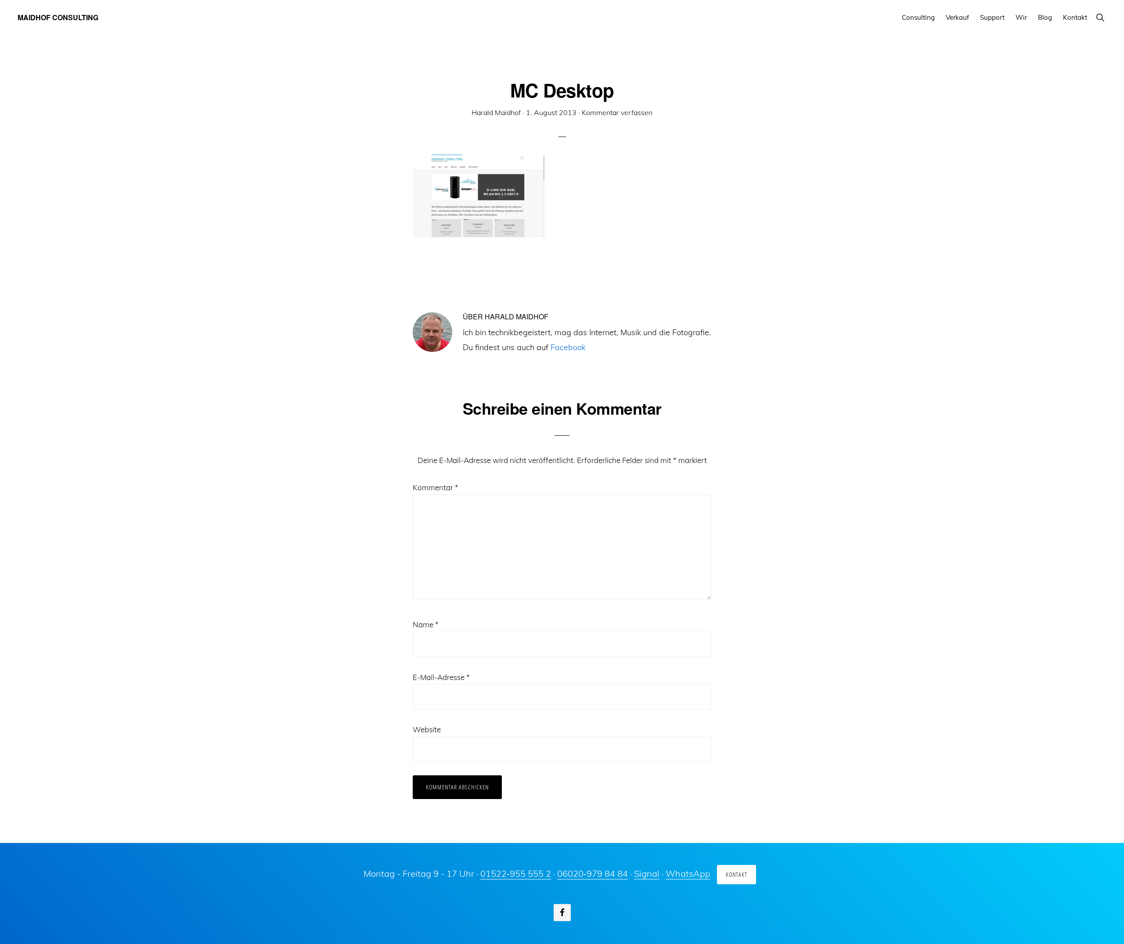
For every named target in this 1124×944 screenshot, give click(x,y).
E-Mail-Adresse (441, 677)
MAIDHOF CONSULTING (58, 17)
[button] (1100, 17)
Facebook (568, 347)
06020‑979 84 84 (592, 873)
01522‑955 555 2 (515, 873)
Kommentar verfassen (617, 112)
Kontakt (736, 874)
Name (426, 624)
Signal (646, 873)
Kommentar (435, 487)
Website (427, 729)
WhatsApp (688, 873)
